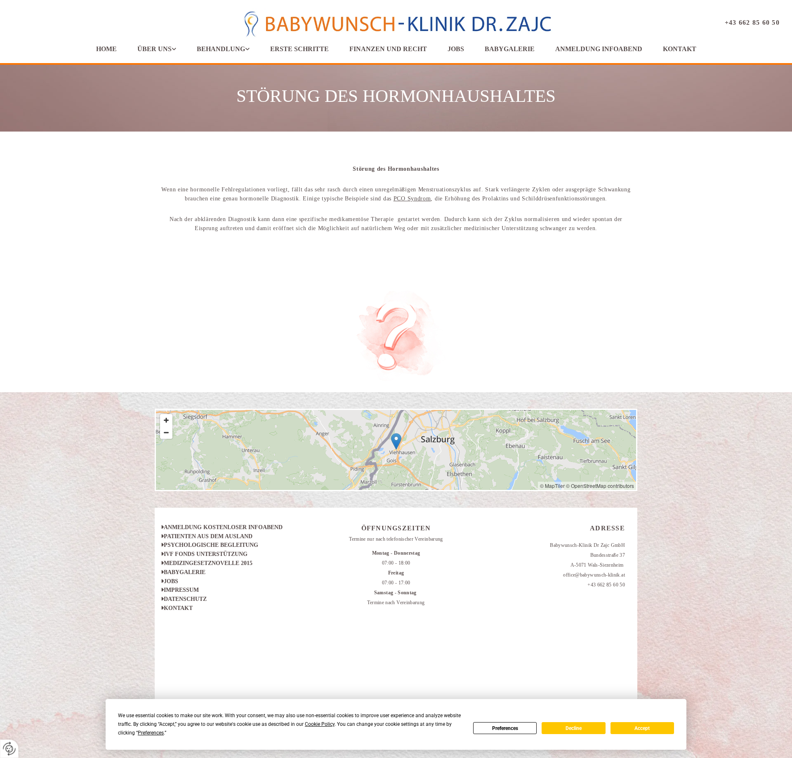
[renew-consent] (9, 748)
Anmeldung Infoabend (598, 48)
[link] (156, 49)
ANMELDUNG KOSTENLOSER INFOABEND (222, 527)
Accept (642, 728)
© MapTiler (552, 485)
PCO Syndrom (412, 198)
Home (106, 48)
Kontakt (679, 48)
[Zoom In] (166, 420)
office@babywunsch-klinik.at (594, 575)
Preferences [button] (151, 733)
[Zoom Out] (166, 432)
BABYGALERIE (183, 572)
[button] (396, 441)
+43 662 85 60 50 (752, 22)
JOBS (171, 581)
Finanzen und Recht (388, 48)
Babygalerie (510, 48)
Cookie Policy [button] (320, 724)
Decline (574, 728)
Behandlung (221, 48)
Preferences (505, 728)
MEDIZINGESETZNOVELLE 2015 (206, 563)
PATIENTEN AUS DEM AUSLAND (206, 536)
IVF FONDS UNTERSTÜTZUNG (204, 554)
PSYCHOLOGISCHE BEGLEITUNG (209, 545)
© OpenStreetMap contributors (600, 485)
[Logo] (396, 25)
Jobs (456, 48)
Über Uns (154, 48)
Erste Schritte (299, 48)
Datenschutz (184, 599)
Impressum (180, 590)
